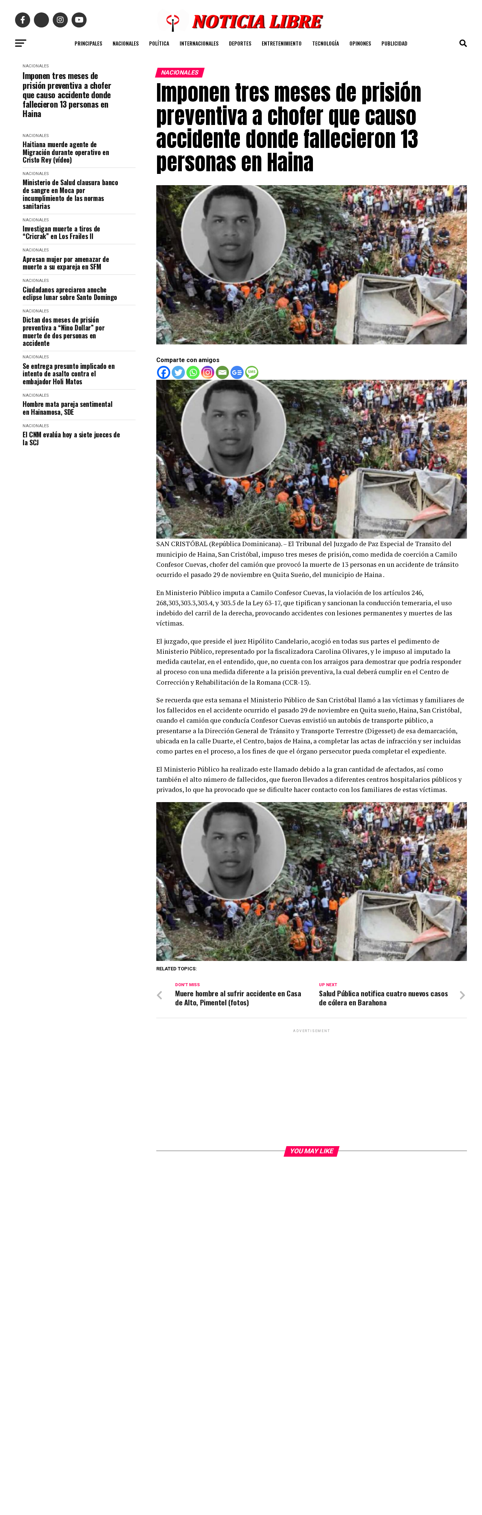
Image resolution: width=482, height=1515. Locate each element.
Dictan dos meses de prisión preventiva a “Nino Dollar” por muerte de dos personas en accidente (63, 331)
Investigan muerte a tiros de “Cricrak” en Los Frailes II (61, 232)
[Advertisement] (311, 1087)
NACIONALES (126, 43)
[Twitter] (178, 372)
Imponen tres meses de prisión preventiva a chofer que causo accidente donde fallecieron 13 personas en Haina (67, 94)
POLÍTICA (159, 43)
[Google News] (237, 372)
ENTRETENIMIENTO (282, 43)
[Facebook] (163, 372)
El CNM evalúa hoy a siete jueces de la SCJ (71, 438)
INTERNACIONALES (199, 43)
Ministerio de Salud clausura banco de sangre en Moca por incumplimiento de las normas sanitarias (70, 194)
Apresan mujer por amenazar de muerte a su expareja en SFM (66, 263)
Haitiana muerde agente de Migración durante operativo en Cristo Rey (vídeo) (66, 152)
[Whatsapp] (193, 372)
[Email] (222, 372)
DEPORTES (240, 43)
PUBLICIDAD (394, 43)
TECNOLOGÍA (325, 43)
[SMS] (251, 372)
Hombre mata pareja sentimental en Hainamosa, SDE (67, 408)
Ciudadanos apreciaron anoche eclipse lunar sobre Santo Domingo (70, 293)
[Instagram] (207, 372)
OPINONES (360, 43)
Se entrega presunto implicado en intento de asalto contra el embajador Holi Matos (68, 373)
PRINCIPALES (88, 43)
